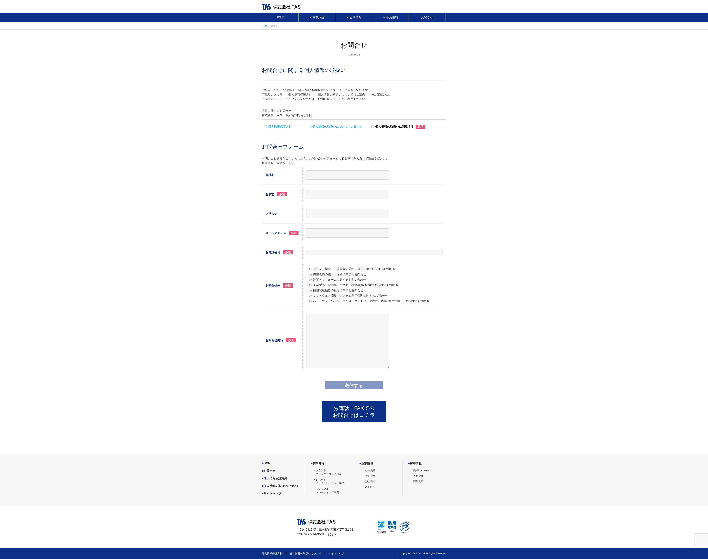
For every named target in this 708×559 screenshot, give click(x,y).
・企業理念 (368, 475)
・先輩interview (420, 470)
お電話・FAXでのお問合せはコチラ (354, 411)
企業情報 (353, 17)
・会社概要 (368, 481)
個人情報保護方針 (274, 478)
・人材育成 (417, 475)
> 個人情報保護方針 (279, 126)
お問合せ (427, 17)
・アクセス (368, 486)
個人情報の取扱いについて (280, 485)
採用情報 (390, 17)
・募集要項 (417, 481)
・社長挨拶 (368, 470)
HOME (280, 17)
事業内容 (317, 17)
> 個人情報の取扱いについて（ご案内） (336, 126)
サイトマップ (271, 493)
